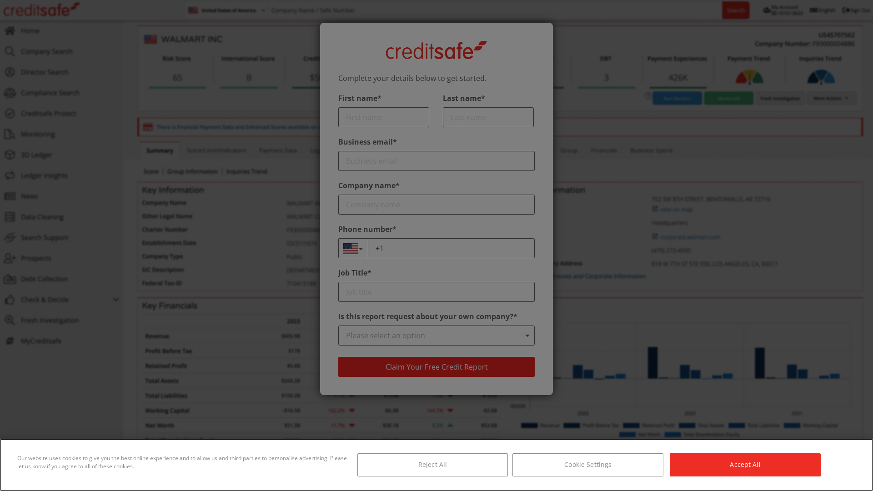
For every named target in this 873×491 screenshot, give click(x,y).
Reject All (432, 464)
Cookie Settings (588, 464)
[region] (436, 465)
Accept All (745, 464)
